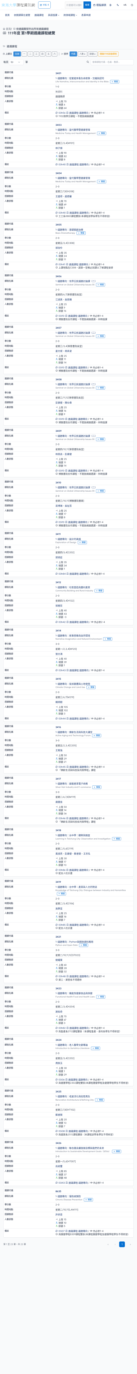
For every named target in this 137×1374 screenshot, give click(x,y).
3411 (58, 534)
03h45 (62, 766)
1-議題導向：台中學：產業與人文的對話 (76, 886)
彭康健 (58, 402)
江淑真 (58, 299)
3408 (58, 379)
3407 (58, 327)
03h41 (62, 264)
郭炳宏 (58, 557)
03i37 (62, 1231)
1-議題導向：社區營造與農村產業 (72, 587)
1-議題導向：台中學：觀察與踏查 (72, 835)
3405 (58, 224)
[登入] (110, 5)
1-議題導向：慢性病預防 (68, 1196)
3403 (58, 124)
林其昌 (58, 454)
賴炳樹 (58, 702)
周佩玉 (58, 1063)
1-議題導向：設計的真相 (68, 539)
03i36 (62, 1079)
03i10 (61, 315)
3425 (58, 1091)
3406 (58, 276)
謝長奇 (58, 1011)
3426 (58, 1143)
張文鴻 (58, 653)
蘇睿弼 (77, 853)
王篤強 (58, 750)
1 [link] (122, 1244)
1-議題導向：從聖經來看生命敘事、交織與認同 (79, 78)
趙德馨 (68, 196)
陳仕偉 (68, 402)
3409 (58, 430)
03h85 (62, 924)
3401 (58, 73)
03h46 (62, 818)
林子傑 (58, 148)
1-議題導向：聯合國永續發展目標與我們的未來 (79, 1148)
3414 (58, 630)
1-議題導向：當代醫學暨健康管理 (72, 129)
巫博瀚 (58, 505)
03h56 (62, 112)
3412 (58, 582)
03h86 (62, 870)
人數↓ (82, 54)
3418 (58, 830)
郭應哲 (58, 605)
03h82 (62, 1027)
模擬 (116, 81)
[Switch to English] (117, 5)
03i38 (62, 1131)
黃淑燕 (58, 853)
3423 (58, 988)
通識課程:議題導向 (78, 112)
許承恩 (58, 1214)
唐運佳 (58, 801)
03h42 (62, 622)
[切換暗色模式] (132, 5)
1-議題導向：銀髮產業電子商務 (71, 783)
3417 (58, 778)
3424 (58, 1039)
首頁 (8, 28)
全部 (17, 54)
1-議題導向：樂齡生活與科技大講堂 (73, 732)
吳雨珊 (68, 299)
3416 (58, 727)
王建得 (58, 196)
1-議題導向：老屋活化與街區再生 (72, 1096)
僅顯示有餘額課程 (108, 54)
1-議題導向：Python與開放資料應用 (74, 941)
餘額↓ (93, 54)
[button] (53, 15)
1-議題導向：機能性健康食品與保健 (73, 993)
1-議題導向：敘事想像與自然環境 (72, 635)
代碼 (73, 54)
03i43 (62, 1182)
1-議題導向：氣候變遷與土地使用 (72, 683)
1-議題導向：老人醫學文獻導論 (71, 1044)
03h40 (62, 164)
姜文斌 (58, 350)
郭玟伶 (58, 247)
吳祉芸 (68, 505)
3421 (58, 936)
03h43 (62, 670)
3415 (58, 678)
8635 (58, 1191)
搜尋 (87, 5)
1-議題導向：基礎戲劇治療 (69, 229)
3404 (58, 173)
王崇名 (86, 853)
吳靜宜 (58, 908)
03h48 (62, 976)
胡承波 (68, 350)
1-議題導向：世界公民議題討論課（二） (76, 281)
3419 (58, 881)
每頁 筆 (15, 61)
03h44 (62, 718)
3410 (58, 482)
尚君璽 (58, 1166)
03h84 (62, 573)
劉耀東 (58, 959)
